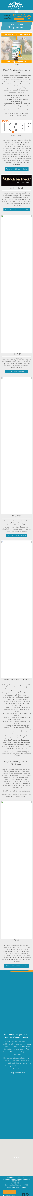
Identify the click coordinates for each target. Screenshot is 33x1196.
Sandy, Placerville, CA (17, 1073)
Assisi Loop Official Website (16, 169)
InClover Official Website (16, 535)
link (19, 756)
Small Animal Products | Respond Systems (16, 791)
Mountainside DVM (15, 5)
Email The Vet (9, 1192)
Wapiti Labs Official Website (16, 966)
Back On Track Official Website (16, 209)
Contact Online (19, 19)
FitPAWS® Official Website (16, 371)
